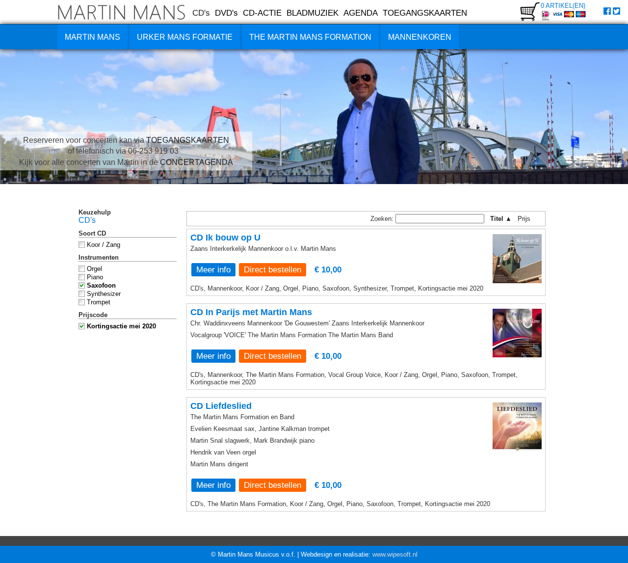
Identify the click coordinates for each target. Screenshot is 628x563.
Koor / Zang (103, 244)
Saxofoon (101, 285)
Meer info (213, 269)
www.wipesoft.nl (395, 554)
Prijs (527, 218)
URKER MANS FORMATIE (185, 37)
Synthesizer (104, 293)
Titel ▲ (501, 218)
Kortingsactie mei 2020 (121, 326)
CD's (201, 13)
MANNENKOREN (419, 37)
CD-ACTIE (262, 13)
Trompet (98, 302)
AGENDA (360, 13)
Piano (95, 277)
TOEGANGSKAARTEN (425, 13)
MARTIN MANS (92, 37)
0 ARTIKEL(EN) (563, 5)
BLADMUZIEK (313, 13)
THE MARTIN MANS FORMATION (310, 37)
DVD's (226, 13)
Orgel (94, 268)
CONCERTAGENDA (196, 162)
